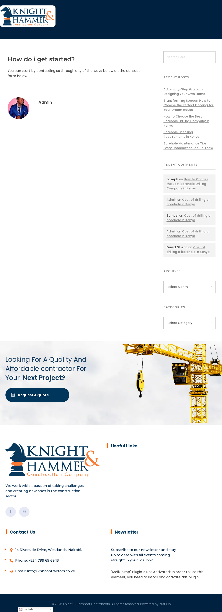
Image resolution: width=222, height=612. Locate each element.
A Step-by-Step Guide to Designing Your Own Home (184, 91)
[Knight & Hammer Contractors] (111, 16)
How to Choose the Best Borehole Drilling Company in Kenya (186, 121)
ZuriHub (165, 604)
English (28, 609)
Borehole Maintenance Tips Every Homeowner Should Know (188, 145)
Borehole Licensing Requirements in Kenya (181, 134)
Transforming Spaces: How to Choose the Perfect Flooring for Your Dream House (188, 105)
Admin (45, 102)
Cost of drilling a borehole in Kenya (187, 201)
